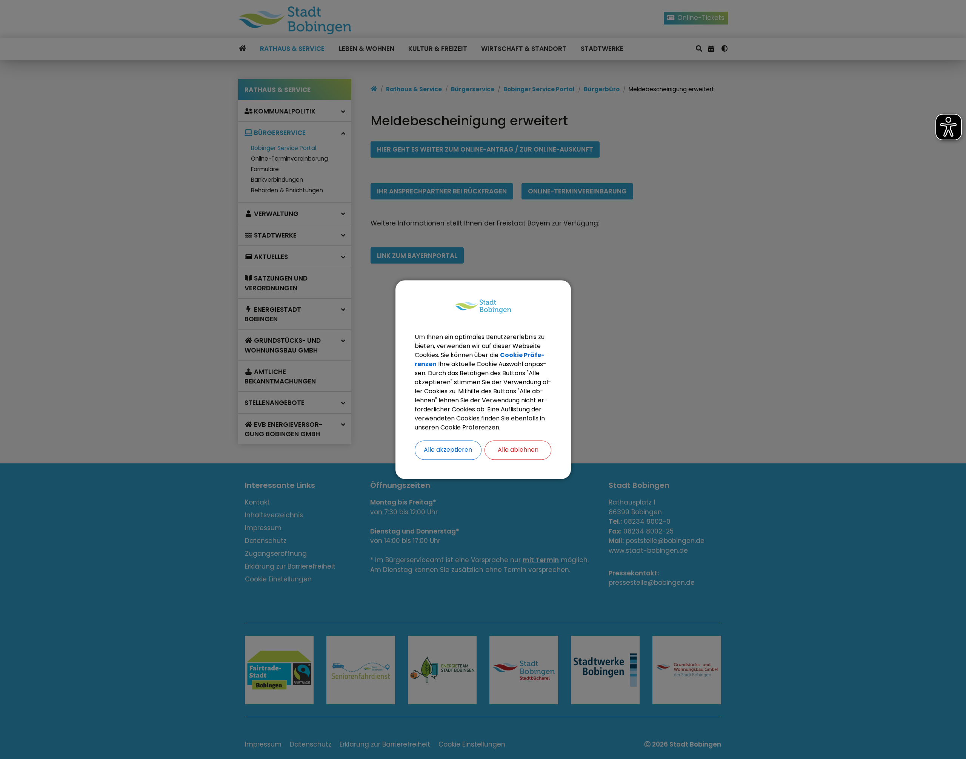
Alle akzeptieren (448, 449)
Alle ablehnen (518, 449)
